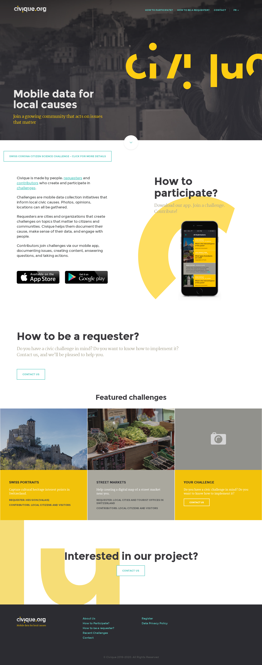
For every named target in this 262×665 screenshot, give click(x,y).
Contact (220, 10)
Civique (30, 9)
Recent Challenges (95, 633)
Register (147, 618)
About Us (89, 618)
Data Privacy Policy (155, 623)
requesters (73, 178)
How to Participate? (159, 10)
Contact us (30, 374)
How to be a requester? (193, 10)
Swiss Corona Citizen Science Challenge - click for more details (57, 156)
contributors (27, 183)
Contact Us (196, 502)
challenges (26, 188)
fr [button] (235, 10)
